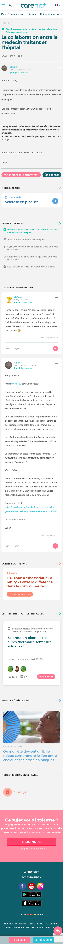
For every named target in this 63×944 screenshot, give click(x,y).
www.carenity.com (22, 924)
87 (25, 676)
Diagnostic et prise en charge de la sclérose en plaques (32, 258)
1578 (14, 676)
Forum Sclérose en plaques (22, 14)
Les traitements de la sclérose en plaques (31, 266)
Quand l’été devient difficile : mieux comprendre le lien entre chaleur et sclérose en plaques (30, 755)
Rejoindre (31, 842)
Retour (6, 23)
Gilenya (20, 792)
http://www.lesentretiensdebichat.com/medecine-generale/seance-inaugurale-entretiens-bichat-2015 (31, 509)
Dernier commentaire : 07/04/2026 (25, 658)
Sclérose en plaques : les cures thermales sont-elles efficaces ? (30, 642)
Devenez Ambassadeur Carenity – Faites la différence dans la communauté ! (30, 582)
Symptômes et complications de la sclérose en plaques (32, 248)
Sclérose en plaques (22, 202)
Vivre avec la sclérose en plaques (26, 239)
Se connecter (43, 940)
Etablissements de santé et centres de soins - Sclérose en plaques (32, 31)
